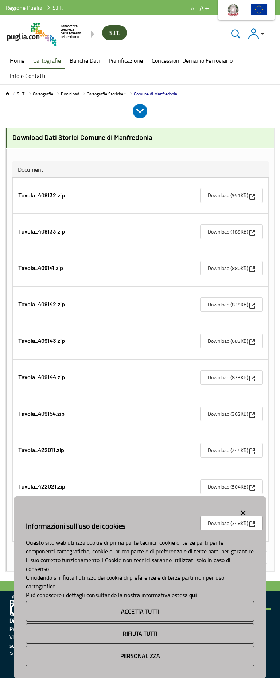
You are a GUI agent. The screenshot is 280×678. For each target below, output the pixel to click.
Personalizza (140, 656)
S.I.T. (21, 94)
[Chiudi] (236, 33)
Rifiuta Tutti (140, 634)
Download (70, 94)
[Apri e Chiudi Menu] (140, 111)
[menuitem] (17, 61)
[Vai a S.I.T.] (44, 34)
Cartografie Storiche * (106, 94)
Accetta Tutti (140, 611)
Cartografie (43, 94)
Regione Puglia (23, 8)
